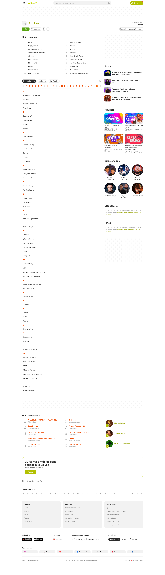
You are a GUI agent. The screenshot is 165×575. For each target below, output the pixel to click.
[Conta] (141, 3)
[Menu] (24, 3)
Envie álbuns (69, 511)
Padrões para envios (113, 525)
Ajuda (108, 508)
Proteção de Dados (113, 514)
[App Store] (38, 539)
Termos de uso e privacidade (116, 511)
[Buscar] (109, 3)
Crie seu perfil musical (72, 508)
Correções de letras (72, 518)
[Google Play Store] (27, 539)
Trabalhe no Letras (113, 521)
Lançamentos (28, 525)
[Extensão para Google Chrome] (58, 539)
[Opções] (47, 29)
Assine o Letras (70, 521)
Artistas (26, 511)
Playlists (26, 518)
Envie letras (69, 514)
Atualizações (28, 521)
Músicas (26, 508)
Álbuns (26, 514)
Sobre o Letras (111, 518)
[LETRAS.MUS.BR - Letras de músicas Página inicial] (32, 3)
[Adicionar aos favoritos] (43, 29)
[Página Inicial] (23, 481)
